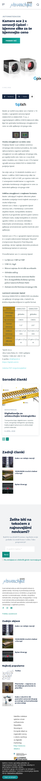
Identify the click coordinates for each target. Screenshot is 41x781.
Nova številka (11, 410)
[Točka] (7, 674)
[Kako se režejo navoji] (7, 462)
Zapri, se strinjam (10, 777)
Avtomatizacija (12, 16)
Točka (18, 671)
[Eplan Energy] (7, 488)
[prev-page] (3, 439)
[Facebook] (3, 608)
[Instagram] (7, 608)
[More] (32, 96)
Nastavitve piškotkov (15, 773)
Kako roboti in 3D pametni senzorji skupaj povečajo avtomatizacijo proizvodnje (26, 700)
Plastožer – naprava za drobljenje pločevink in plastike (25, 686)
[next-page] (7, 439)
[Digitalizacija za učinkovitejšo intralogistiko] (20, 395)
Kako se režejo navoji (24, 458)
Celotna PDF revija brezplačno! (14, 368)
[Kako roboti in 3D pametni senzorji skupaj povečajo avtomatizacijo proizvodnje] (7, 700)
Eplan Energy (21, 484)
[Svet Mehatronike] (21, 4)
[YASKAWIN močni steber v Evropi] (7, 475)
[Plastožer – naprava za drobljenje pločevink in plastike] (7, 687)
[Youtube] (11, 608)
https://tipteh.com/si (10, 362)
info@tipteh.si (14, 359)
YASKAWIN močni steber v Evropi (26, 472)
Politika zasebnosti (9, 614)
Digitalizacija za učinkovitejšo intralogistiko (20, 414)
